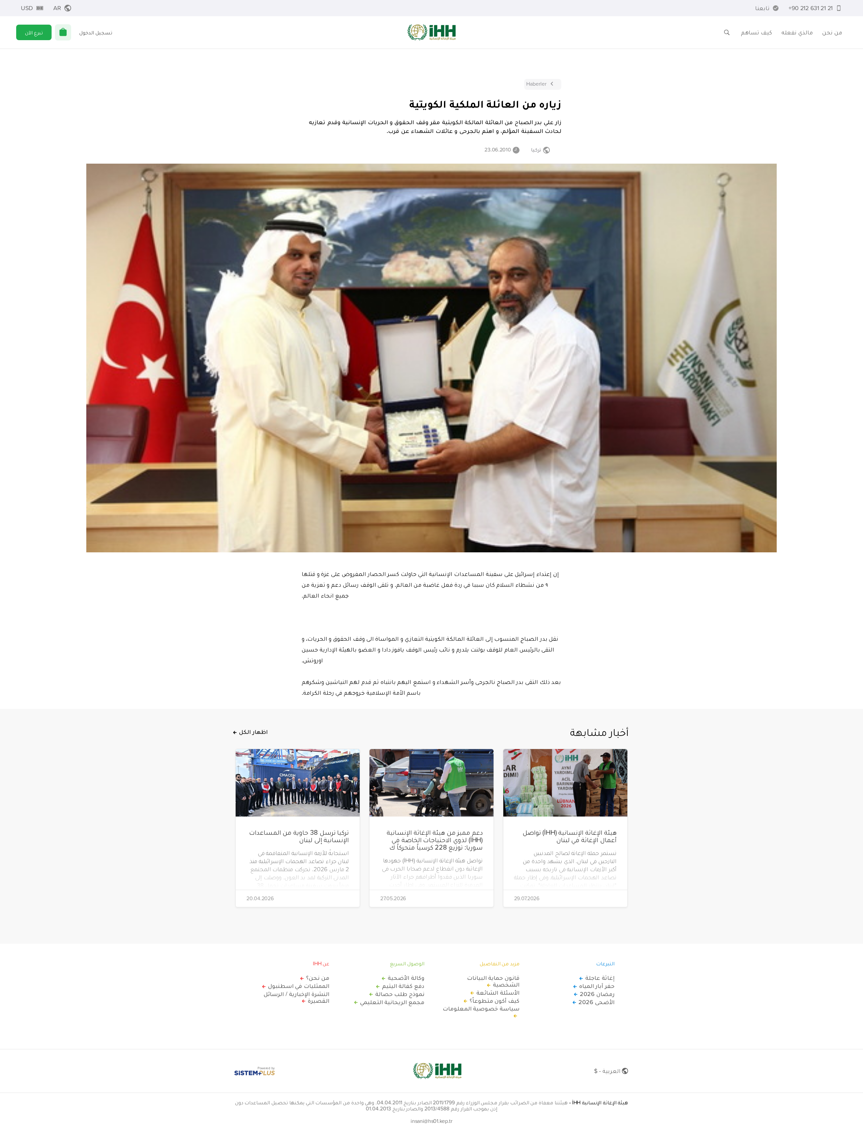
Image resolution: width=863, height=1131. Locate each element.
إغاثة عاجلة (600, 977)
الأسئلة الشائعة (497, 992)
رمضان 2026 (597, 994)
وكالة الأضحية (406, 977)
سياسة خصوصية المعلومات (481, 1009)
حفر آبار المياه (597, 986)
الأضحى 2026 (596, 1002)
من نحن (832, 32)
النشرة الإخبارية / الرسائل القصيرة (296, 997)
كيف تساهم (756, 32)
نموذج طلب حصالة (399, 994)
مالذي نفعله (797, 32)
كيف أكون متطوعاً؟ (494, 1000)
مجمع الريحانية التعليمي (392, 1002)
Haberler (536, 83)
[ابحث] (726, 32)
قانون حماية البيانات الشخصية (493, 981)
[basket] (63, 32)
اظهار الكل (253, 731)
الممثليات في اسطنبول (298, 986)
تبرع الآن (34, 32)
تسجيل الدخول (95, 32)
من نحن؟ (317, 977)
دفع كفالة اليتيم (403, 986)
